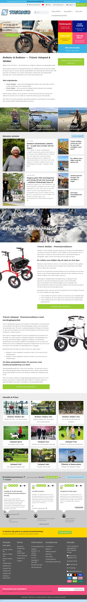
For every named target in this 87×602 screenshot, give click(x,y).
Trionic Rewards (22, 555)
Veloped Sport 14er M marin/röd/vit (46, 518)
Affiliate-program (50, 551)
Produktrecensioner (13, 477)
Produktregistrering (37, 546)
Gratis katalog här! (65, 532)
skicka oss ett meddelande (35, 1)
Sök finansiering (36, 567)
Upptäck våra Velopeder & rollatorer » (71, 62)
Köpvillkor (48, 554)
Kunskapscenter (59, 16)
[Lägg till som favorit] (43, 5)
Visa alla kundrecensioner (74, 477)
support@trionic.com (75, 571)
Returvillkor (49, 556)
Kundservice (49, 546)
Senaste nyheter (11, 136)
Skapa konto (21, 558)
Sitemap (49, 597)
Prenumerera (79, 589)
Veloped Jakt (7, 573)
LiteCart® (63, 597)
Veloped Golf (7, 571)
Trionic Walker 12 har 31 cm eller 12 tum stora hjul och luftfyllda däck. (62, 298)
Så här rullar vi (8, 234)
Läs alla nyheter (77, 136)
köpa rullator (12, 93)
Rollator (56, 11)
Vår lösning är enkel (12, 35)
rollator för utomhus (9, 95)
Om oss (33, 557)
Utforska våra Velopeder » (26, 387)
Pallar (78, 11)
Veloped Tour (7, 566)
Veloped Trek (7, 568)
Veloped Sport (7, 563)
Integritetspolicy (50, 559)
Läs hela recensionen (10, 514)
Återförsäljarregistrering (53, 561)
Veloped (68, 11)
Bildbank (48, 549)
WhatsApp (71, 568)
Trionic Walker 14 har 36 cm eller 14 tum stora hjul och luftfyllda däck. (62, 296)
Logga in (19, 560)
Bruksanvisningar (36, 565)
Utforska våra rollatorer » (61, 306)
